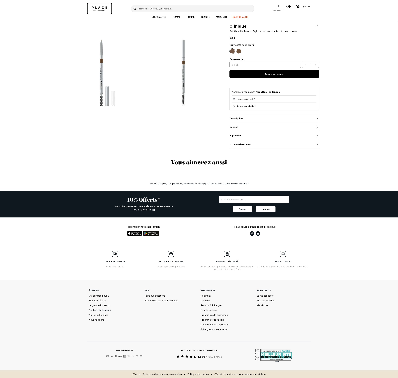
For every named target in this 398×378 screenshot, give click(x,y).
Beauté (205, 17)
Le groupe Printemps (100, 305)
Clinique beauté (175, 184)
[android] (151, 233)
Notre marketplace (98, 315)
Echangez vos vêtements (214, 329)
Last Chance (240, 17)
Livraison (205, 300)
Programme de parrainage (214, 315)
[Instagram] (258, 233)
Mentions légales (97, 300)
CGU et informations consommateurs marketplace (240, 374)
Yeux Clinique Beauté (193, 184)
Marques (221, 17)
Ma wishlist (262, 305)
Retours (246, 106)
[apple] (134, 233)
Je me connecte (265, 295)
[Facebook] (252, 233)
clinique (238, 26)
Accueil (153, 184)
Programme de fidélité (212, 319)
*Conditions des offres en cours (161, 300)
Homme (191, 17)
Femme (176, 17)
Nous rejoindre (96, 319)
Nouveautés (159, 17)
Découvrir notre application (215, 324)
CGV (134, 374)
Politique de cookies (198, 374)
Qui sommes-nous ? (99, 295)
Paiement (206, 295)
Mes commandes (265, 300)
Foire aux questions (155, 295)
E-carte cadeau (209, 310)
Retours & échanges (211, 305)
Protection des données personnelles (162, 374)
